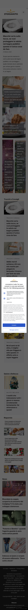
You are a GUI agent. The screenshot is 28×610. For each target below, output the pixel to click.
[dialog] (14, 305)
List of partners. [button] (9, 312)
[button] (14, 302)
